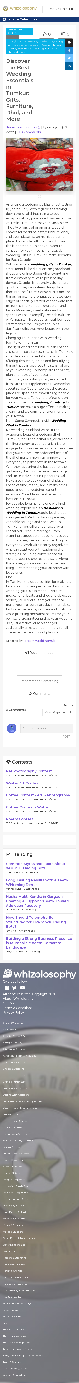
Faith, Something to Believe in (19, 1140)
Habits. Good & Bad (13, 1160)
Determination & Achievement (20, 1107)
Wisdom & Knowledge (15, 1375)
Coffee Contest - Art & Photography (38, 795)
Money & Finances (13, 1225)
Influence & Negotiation (16, 1192)
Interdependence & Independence (21, 1199)
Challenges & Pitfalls (14, 1062)
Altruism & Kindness (14, 1049)
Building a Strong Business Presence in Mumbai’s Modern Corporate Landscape (39, 943)
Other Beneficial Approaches (19, 1238)
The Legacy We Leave (14, 1335)
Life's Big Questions (13, 1205)
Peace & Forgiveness (14, 1264)
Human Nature (11, 1173)
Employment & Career (15, 1120)
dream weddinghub (21, 127)
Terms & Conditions (17, 1008)
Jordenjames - (14, 872)
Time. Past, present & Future (18, 1349)
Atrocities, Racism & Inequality (19, 1055)
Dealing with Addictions (15, 31)
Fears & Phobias (11, 1146)
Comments (31, 132)
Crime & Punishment (14, 1081)
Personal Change (12, 1270)
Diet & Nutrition (11, 1114)
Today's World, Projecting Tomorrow (23, 1355)
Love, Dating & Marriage (16, 1212)
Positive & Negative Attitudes (19, 1290)
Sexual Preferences (13, 1309)
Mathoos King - (14, 888)
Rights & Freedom (13, 1296)
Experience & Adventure (16, 1133)
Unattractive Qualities (15, 1368)
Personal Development (15, 1277)
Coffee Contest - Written (28, 807)
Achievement (10, 1029)
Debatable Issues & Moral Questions (22, 1101)
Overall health (11, 1251)
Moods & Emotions (13, 1231)
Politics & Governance (15, 1283)
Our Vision (11, 1003)
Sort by (68, 705)
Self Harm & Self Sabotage (17, 1303)
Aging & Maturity (12, 1042)
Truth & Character (13, 1362)
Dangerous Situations (15, 1088)
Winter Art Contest (23, 783)
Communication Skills (15, 1075)
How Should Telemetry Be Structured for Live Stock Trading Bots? (36, 922)
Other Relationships (14, 1244)
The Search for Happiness (16, 1342)
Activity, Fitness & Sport (16, 1036)
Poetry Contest (19, 819)
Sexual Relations (12, 1316)
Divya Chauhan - (16, 951)
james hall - (12, 930)
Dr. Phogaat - (14, 909)
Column (12, 37)
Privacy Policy (13, 1012)
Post (66, 736)
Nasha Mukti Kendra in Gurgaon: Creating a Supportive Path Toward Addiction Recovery (37, 901)
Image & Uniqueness (14, 1179)
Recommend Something (39, 681)
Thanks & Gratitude (13, 1329)
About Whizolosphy (18, 999)
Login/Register (60, 9)
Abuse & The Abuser (14, 1023)
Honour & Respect (13, 1166)
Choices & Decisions (13, 1068)
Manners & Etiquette (14, 1218)
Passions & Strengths (14, 1257)
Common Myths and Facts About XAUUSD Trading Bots (35, 866)
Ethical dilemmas (12, 1127)
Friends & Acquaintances (16, 1153)
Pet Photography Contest (29, 771)
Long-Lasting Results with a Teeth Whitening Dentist (37, 882)
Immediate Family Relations (18, 1186)
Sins (5, 1322)
